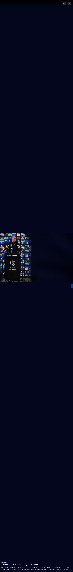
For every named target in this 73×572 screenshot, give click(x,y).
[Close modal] (69, 3)
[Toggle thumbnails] (64, 3)
